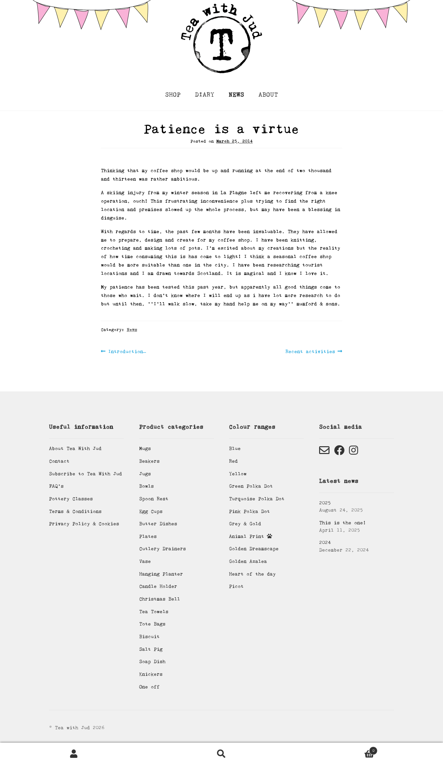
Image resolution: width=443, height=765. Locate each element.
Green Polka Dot (251, 486)
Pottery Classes (71, 498)
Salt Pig (150, 649)
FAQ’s (56, 486)
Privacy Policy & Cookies (84, 523)
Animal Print (248, 536)
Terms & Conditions (75, 511)
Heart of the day (252, 574)
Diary (204, 94)
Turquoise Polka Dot (256, 498)
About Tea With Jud (75, 448)
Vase (145, 561)
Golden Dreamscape (254, 548)
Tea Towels (153, 611)
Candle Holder (158, 586)
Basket (335, 748)
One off (149, 686)
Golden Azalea (248, 561)
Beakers (149, 461)
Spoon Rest (153, 498)
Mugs (145, 448)
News (236, 94)
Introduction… (127, 352)
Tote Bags (152, 624)
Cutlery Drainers (162, 548)
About (268, 94)
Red (233, 461)
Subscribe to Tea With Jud (85, 473)
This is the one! (342, 522)
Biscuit (149, 636)
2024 (325, 542)
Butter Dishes (158, 523)
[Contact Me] (324, 452)
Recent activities (310, 352)
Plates (148, 536)
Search (221, 754)
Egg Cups (150, 511)
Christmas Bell (159, 599)
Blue (235, 448)
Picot (236, 586)
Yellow (237, 473)
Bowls (146, 486)
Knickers (150, 674)
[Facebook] (339, 452)
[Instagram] (353, 452)
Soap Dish (152, 661)
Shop (173, 94)
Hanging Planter (161, 574)
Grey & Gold (245, 523)
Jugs (145, 473)
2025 (325, 503)
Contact (59, 461)
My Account (74, 754)
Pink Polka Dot (249, 511)
